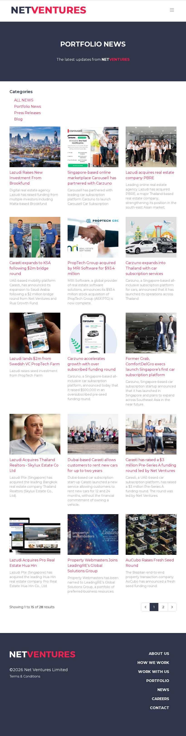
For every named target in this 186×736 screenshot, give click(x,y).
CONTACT (159, 708)
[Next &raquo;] (172, 607)
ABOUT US (159, 654)
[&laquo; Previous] (145, 607)
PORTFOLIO (157, 681)
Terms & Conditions (25, 676)
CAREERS (160, 699)
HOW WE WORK (153, 663)
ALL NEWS (23, 100)
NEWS (163, 690)
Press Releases (27, 113)
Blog (18, 119)
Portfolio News (27, 106)
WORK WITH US (153, 672)
